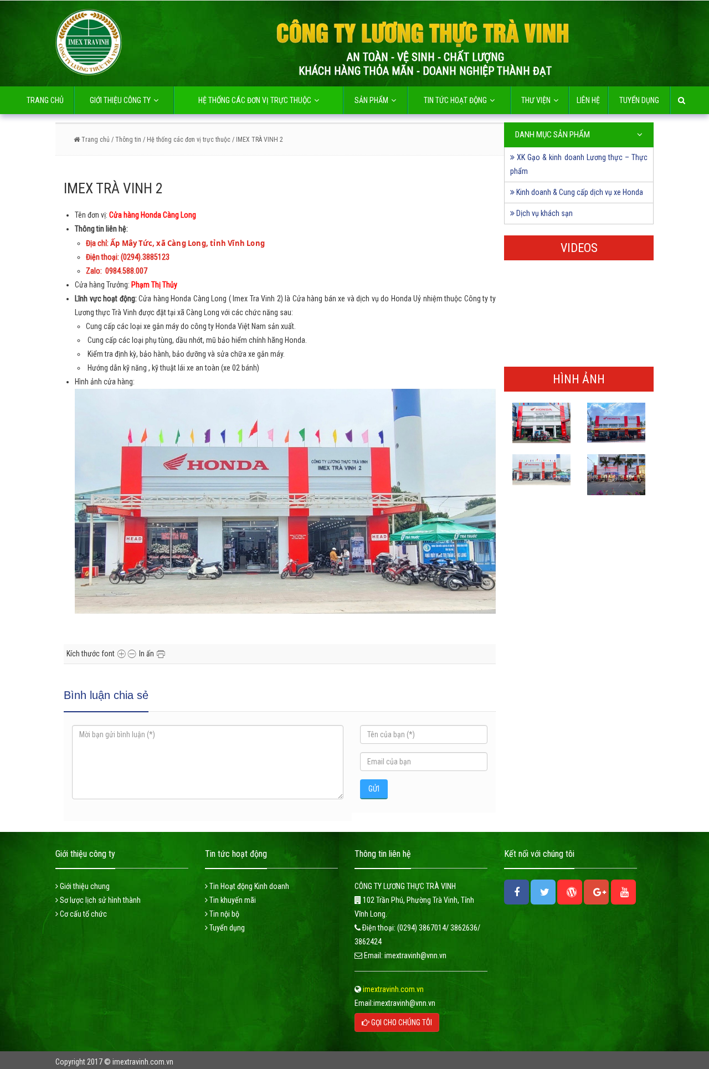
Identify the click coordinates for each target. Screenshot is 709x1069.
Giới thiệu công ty (120, 100)
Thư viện (536, 100)
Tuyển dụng (639, 100)
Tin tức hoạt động (455, 100)
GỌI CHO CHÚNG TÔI (400, 1022)
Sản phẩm (371, 100)
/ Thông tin (125, 139)
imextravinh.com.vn (392, 989)
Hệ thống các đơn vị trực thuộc (254, 100)
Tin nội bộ (223, 913)
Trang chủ (45, 100)
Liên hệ (588, 100)
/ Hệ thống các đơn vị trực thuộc (186, 139)
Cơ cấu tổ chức (82, 913)
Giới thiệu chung (84, 886)
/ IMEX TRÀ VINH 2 (257, 139)
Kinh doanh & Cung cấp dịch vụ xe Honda (579, 192)
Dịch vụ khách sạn (544, 213)
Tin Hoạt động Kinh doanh (248, 886)
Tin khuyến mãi (232, 900)
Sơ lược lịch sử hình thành (99, 900)
